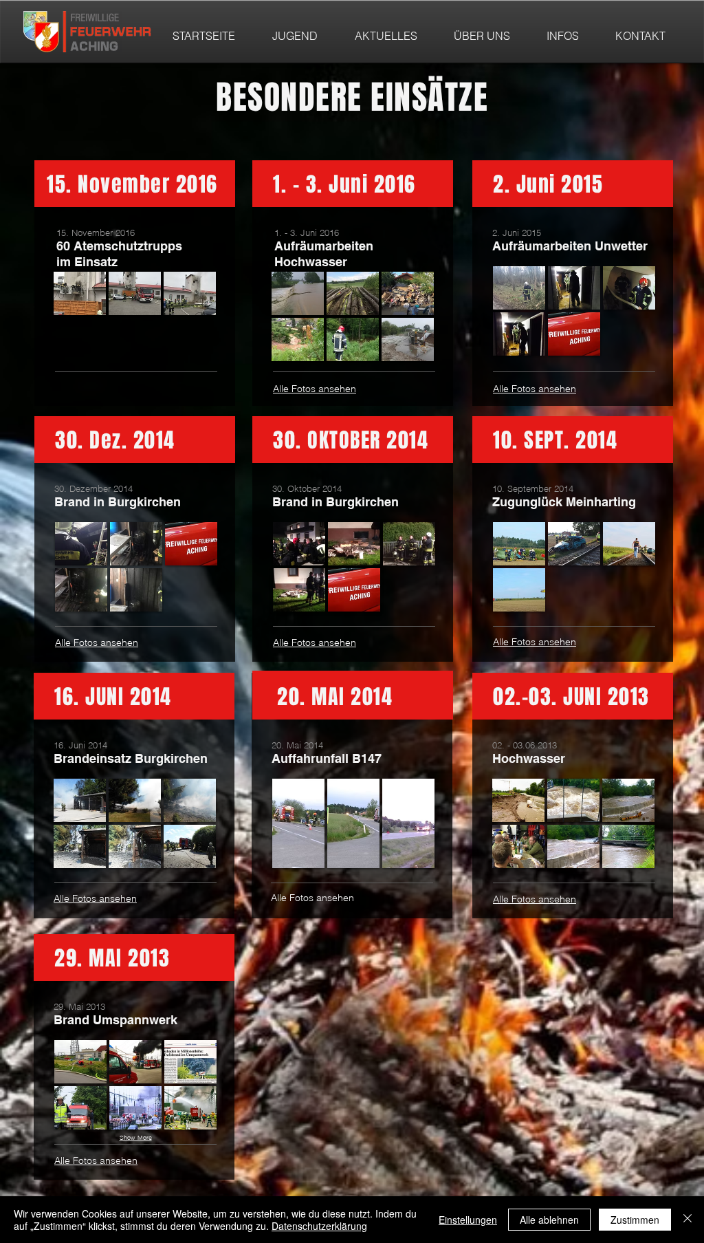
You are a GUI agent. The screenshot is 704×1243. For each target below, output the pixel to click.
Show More (136, 1137)
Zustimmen (634, 1219)
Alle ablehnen (549, 1219)
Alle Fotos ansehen (314, 388)
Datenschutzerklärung (319, 1226)
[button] (80, 293)
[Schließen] (687, 1219)
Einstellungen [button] (468, 1219)
